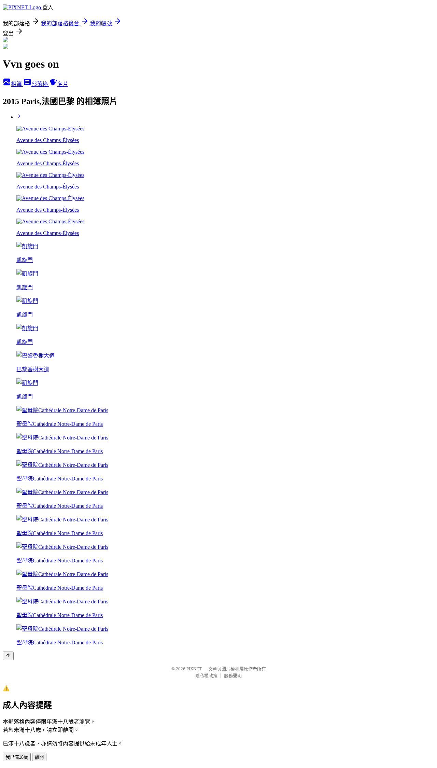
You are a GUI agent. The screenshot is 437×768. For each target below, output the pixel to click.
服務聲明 (233, 675)
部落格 (40, 84)
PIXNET (194, 668)
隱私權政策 (206, 675)
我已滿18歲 (16, 757)
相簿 (17, 84)
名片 (62, 84)
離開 (39, 757)
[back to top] (8, 656)
